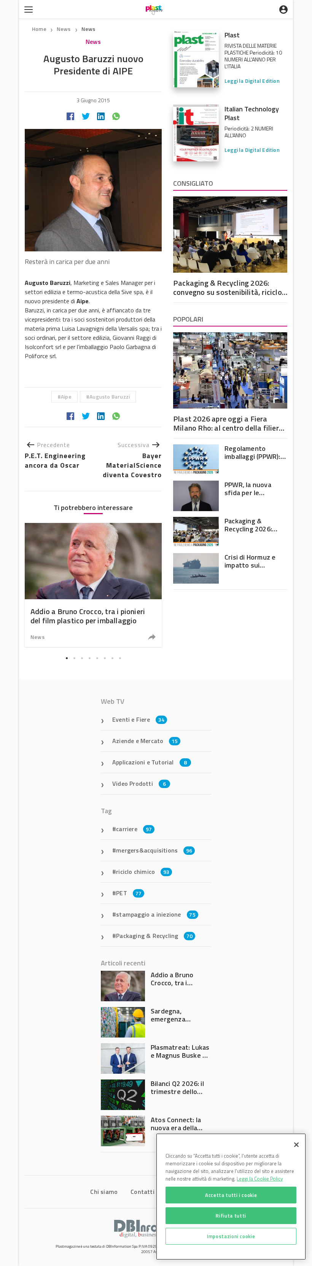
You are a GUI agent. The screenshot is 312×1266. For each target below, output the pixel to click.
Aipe (66, 397)
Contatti (142, 1191)
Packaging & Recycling (154, 935)
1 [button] (66, 658)
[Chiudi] (296, 1144)
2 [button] (74, 658)
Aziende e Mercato (145, 740)
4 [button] (89, 658)
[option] (93, 585)
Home (39, 29)
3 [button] (82, 658)
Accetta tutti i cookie (231, 1195)
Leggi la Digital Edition (252, 81)
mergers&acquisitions (154, 850)
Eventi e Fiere (138, 719)
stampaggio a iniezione (156, 914)
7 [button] (112, 658)
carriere (134, 828)
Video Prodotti (139, 783)
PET (129, 893)
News (64, 29)
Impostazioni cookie (231, 1236)
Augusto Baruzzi (109, 397)
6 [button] (104, 658)
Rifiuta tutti (231, 1215)
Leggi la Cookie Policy (260, 1178)
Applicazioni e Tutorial (149, 762)
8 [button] (120, 658)
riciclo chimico (142, 871)
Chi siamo (104, 1191)
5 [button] (97, 658)
